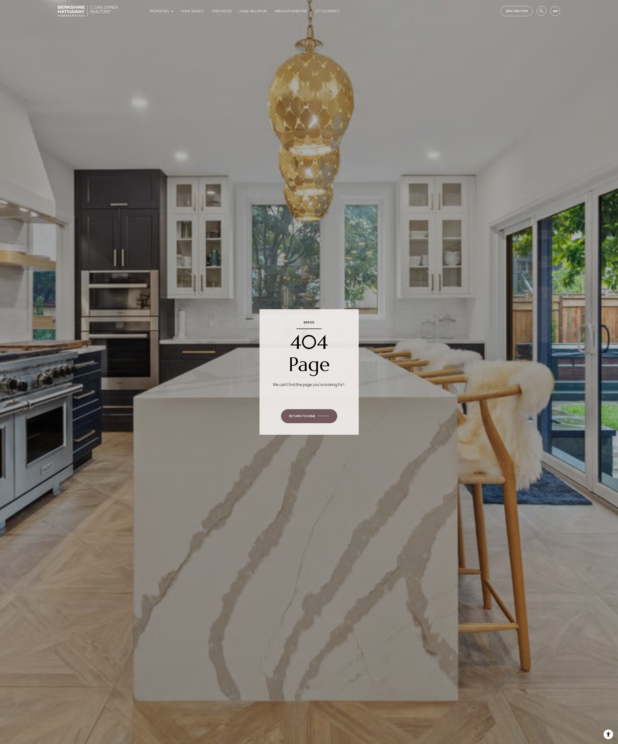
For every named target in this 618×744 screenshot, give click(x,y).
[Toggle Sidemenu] (555, 11)
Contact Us (517, 11)
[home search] (541, 11)
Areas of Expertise (291, 11)
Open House (222, 11)
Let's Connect (327, 11)
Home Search (192, 11)
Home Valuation (253, 11)
